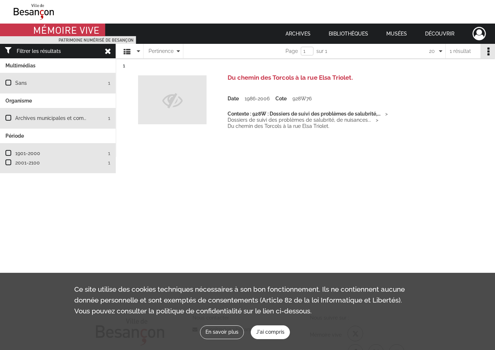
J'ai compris (270, 332)
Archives (298, 34)
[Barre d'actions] (488, 51)
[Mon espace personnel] (479, 34)
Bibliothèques (348, 34)
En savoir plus (221, 332)
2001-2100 (27, 163)
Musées (396, 34)
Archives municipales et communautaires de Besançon (80, 118)
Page (292, 51)
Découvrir (439, 34)
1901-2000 (27, 153)
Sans (21, 83)
